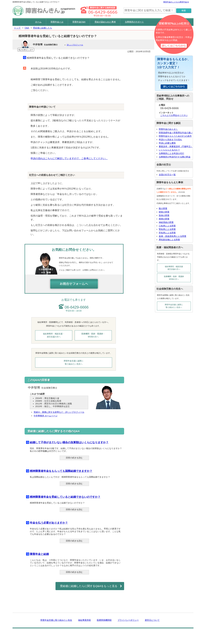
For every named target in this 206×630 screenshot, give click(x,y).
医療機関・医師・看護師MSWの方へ (174, 277)
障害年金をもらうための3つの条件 (175, 136)
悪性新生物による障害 (169, 239)
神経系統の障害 (166, 222)
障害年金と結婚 (39, 554)
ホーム (38, 22)
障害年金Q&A (79, 22)
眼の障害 (163, 208)
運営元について (152, 620)
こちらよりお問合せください (174, 115)
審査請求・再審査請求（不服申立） (176, 146)
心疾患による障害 (167, 226)
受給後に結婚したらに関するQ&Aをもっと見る (88, 586)
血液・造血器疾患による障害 (172, 236)
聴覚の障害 (164, 212)
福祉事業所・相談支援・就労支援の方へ (54, 335)
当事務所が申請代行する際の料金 (174, 157)
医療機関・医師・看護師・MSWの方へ (93, 335)
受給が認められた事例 (105, 22)
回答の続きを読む (74, 457)
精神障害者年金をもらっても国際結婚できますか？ (61, 470)
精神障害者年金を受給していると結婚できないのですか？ (65, 496)
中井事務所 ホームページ (45, 415)
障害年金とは (57, 22)
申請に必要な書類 (167, 143)
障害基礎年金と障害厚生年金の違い (176, 132)
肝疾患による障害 (167, 232)
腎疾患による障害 (167, 229)
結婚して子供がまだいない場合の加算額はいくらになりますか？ (69, 442)
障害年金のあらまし (168, 129)
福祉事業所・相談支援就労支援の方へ (174, 267)
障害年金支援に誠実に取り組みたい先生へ (73, 362)
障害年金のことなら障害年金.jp (176, 2)
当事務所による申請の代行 (171, 153)
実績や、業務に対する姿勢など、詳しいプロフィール (59, 412)
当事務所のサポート (134, 22)
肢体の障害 (164, 215)
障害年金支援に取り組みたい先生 (56, 620)
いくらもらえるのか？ (169, 150)
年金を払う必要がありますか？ (49, 522)
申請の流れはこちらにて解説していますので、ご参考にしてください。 (69, 158)
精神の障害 (164, 219)
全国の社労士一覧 (167, 174)
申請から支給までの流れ (170, 139)
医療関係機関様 (104, 620)
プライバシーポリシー (128, 620)
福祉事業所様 (84, 620)
